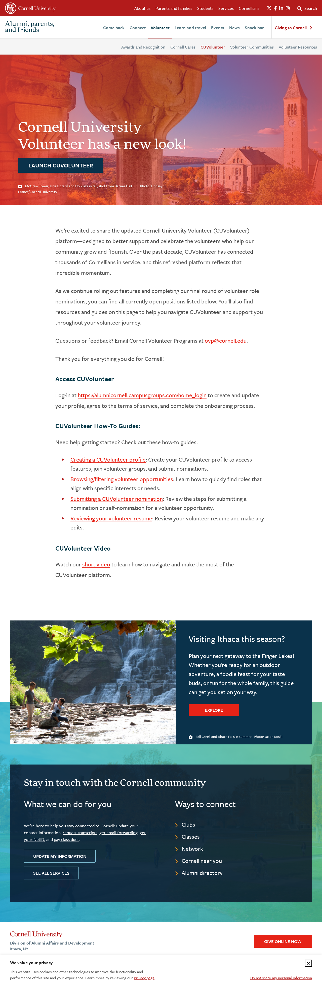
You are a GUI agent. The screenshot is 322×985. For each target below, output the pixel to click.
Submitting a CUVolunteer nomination (116, 499)
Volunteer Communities (252, 47)
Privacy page (144, 977)
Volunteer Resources (298, 47)
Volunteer (160, 27)
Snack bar (254, 27)
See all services (51, 873)
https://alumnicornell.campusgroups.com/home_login (142, 395)
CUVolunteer (212, 47)
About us (142, 8)
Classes (191, 836)
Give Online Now (283, 941)
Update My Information (59, 856)
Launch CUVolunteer (60, 165)
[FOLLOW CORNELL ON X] (269, 8)
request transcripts (80, 832)
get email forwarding (118, 832)
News (234, 27)
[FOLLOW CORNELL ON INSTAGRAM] (288, 8)
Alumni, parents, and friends (29, 27)
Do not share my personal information (281, 977)
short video (96, 564)
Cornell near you (202, 861)
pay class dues (66, 839)
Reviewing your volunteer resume (111, 518)
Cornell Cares (182, 47)
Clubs (188, 824)
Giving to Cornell (291, 28)
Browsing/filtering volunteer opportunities (121, 479)
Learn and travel (190, 27)
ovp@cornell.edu (226, 340)
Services (226, 8)
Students (205, 8)
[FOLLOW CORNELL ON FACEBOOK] (275, 8)
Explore (214, 710)
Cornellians (249, 8)
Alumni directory (202, 873)
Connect (138, 27)
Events (217, 27)
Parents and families (173, 8)
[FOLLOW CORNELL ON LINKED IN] (281, 8)
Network (192, 848)
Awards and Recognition (143, 47)
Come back (114, 27)
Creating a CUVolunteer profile (108, 459)
